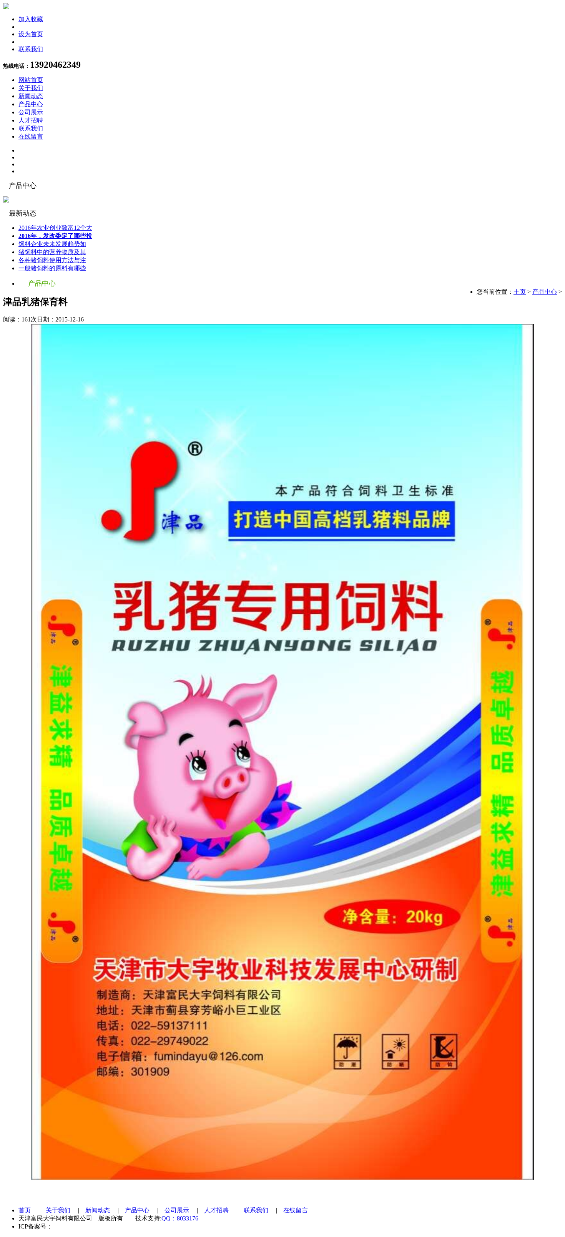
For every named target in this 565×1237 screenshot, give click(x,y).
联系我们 (30, 49)
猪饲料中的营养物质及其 (52, 252)
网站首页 (30, 80)
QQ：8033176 (179, 1218)
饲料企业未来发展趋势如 (52, 244)
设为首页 (30, 34)
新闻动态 (30, 96)
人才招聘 (30, 120)
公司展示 (30, 112)
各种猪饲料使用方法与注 (52, 260)
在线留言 (30, 136)
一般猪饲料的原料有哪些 (52, 268)
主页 (519, 291)
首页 (24, 1210)
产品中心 (30, 104)
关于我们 (30, 88)
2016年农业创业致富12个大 (55, 227)
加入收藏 (30, 19)
